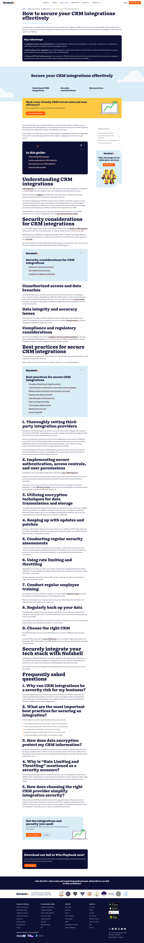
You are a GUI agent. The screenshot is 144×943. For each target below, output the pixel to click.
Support (68, 904)
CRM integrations (28, 189)
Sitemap (121, 937)
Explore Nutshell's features (35, 113)
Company (91, 913)
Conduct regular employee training (39, 405)
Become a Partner (94, 919)
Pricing (18, 927)
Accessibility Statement (71, 924)
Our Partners (92, 916)
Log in (125, 2)
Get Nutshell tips (109, 165)
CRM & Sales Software (34, 9)
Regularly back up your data (37, 409)
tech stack (29, 239)
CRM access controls (43, 487)
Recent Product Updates (47, 913)
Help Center (68, 907)
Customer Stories (94, 921)
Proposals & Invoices (22, 916)
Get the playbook (30, 865)
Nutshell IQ (20, 919)
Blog (90, 924)
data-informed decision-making (67, 214)
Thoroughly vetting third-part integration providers (45, 384)
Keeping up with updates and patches (40, 395)
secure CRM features (50, 639)
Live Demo (92, 907)
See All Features (21, 924)
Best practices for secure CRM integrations (42, 164)
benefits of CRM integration (78, 229)
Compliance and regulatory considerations (42, 274)
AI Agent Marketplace (46, 910)
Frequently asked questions (37, 167)
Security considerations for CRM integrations (43, 160)
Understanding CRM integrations (39, 157)
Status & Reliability (70, 927)
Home (24, 9)
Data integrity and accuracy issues (39, 270)
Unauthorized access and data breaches (41, 267)
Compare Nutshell (46, 919)
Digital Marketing (45, 924)
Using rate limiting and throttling (39, 402)
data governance (72, 320)
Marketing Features (22, 910)
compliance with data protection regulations (63, 337)
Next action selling (46, 916)
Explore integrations (33, 835)
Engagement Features (22, 913)
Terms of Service (69, 916)
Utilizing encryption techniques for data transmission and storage (49, 391)
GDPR (66, 921)
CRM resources (47, 9)
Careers (91, 927)
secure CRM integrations (70, 473)
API (42, 927)
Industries (43, 921)
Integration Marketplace (47, 907)
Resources (68, 910)
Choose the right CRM (35, 412)
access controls (79, 299)
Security (46, 835)
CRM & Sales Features (23, 907)
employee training (73, 594)
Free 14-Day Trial (135, 2)
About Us (92, 904)
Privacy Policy (69, 919)
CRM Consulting (21, 921)
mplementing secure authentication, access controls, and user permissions (52, 387)
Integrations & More (48, 904)
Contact (91, 910)
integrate (40, 195)
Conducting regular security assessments (42, 398)
